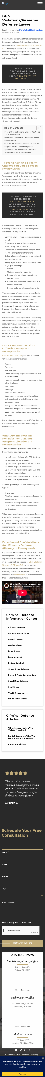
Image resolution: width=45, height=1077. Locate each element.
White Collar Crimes (17, 699)
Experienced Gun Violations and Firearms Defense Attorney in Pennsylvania (20, 150)
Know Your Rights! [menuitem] (17, 744)
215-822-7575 (20, 209)
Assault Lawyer (15, 639)
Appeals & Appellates (18, 633)
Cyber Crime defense (18, 669)
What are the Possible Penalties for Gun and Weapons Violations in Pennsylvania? (21, 145)
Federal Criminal (16, 663)
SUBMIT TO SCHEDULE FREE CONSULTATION (22, 943)
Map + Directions (22, 990)
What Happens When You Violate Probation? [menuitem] (20, 729)
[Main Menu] (40, 3)
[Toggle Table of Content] (37, 128)
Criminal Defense (22, 201)
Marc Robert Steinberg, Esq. (30, 30)
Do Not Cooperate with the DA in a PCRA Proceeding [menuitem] (21, 737)
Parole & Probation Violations (22, 675)
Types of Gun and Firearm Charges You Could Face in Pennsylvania (22, 133)
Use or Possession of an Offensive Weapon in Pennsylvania (21, 139)
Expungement (15, 657)
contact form (19, 574)
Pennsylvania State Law (12, 355)
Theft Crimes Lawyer (18, 693)
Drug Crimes (14, 651)
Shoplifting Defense (18, 681)
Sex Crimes (13, 687)
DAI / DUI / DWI (15, 645)
